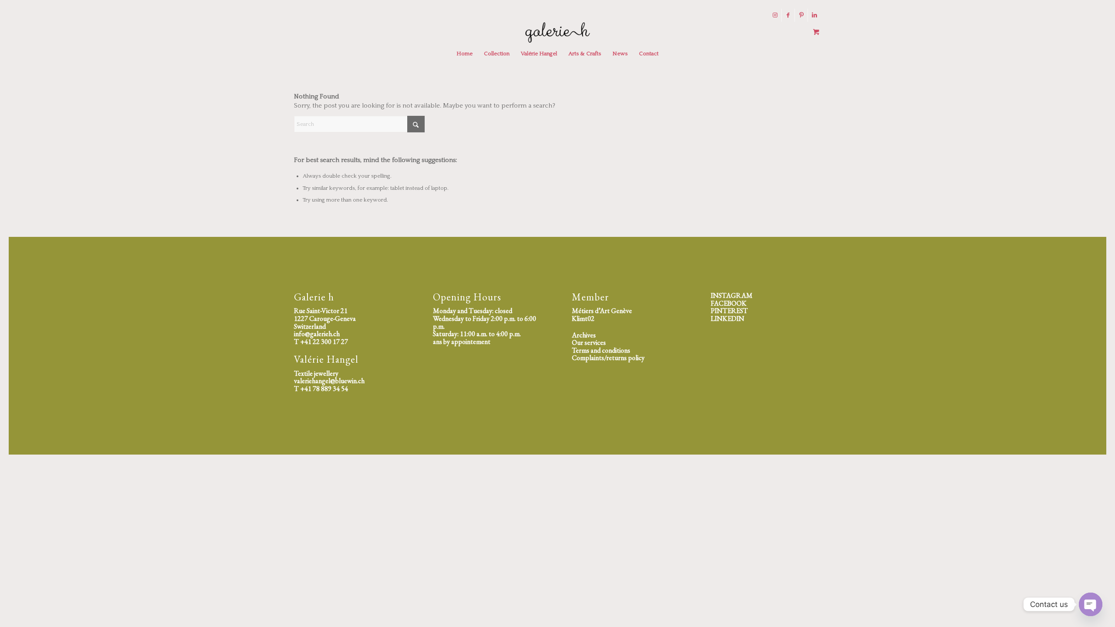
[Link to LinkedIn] (814, 15)
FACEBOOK (729, 303)
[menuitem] (464, 53)
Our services (589, 342)
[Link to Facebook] (788, 15)
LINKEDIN (727, 318)
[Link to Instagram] (775, 15)
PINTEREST (729, 310)
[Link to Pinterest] (801, 15)
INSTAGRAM (732, 295)
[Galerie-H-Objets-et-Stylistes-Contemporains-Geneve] (557, 32)
